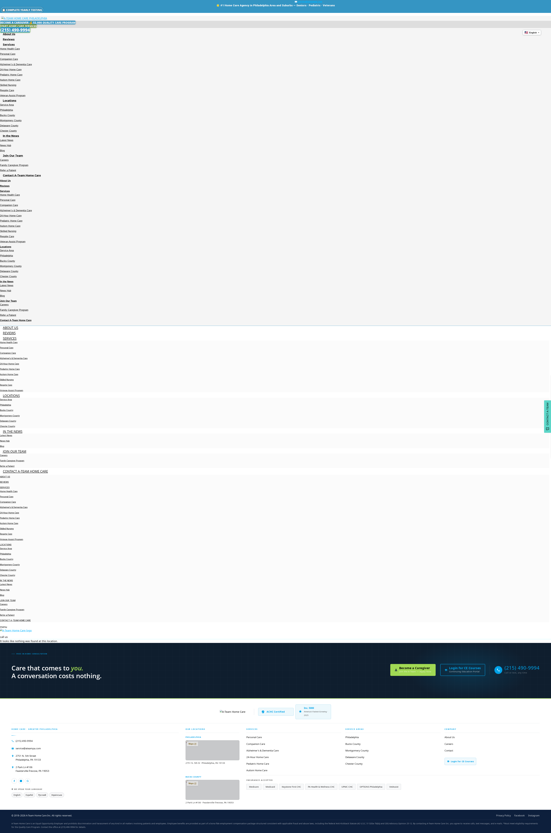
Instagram (534, 815)
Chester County (8, 130)
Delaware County (9, 125)
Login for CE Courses (462, 761)
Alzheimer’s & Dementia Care (16, 64)
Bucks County (7, 115)
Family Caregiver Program (14, 165)
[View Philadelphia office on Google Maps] (212, 750)
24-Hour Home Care (11, 69)
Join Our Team (13, 155)
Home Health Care (10, 48)
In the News (11, 135)
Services (9, 44)
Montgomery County (11, 120)
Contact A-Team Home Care (22, 175)
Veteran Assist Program (12, 95)
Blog (2, 150)
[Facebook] (14, 781)
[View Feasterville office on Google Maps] (212, 790)
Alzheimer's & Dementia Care (262, 750)
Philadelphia (6, 110)
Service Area (7, 104)
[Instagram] (21, 781)
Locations (9, 100)
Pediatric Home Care (11, 74)
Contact (449, 750)
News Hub (5, 145)
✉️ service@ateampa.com (308, 1)
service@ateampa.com (28, 748)
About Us (9, 34)
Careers (4, 160)
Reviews (8, 39)
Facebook (519, 815)
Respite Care (7, 90)
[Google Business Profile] (27, 781)
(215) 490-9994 (24, 741)
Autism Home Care (10, 80)
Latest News (6, 140)
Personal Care (7, 54)
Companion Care (9, 59)
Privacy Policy (503, 815)
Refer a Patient (8, 170)
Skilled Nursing (8, 85)
